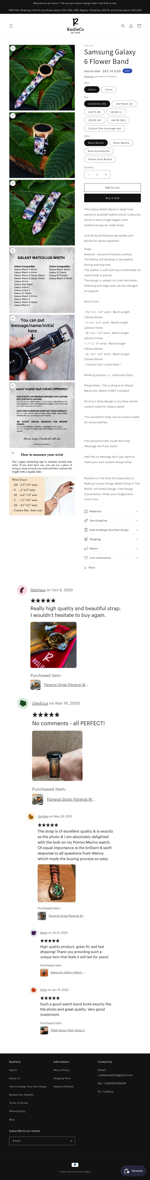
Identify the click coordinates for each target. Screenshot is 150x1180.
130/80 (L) (116, 112)
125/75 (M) (94, 112)
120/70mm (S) (124, 103)
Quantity (88, 167)
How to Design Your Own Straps (27, 1086)
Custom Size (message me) (104, 128)
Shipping (88, 76)
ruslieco (69, 1172)
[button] (11, 26)
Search (13, 1070)
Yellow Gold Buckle (100, 159)
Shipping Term (62, 1078)
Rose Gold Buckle (99, 151)
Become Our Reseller (21, 1094)
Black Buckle (96, 142)
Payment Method (64, 1086)
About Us (14, 1078)
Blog (11, 1119)
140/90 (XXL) (118, 120)
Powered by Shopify (82, 1172)
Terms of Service (18, 1103)
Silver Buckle (121, 142)
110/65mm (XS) (97, 103)
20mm (92, 89)
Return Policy (62, 1070)
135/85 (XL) (95, 120)
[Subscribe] (71, 1141)
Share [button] (91, 567)
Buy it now (112, 198)
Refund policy (17, 1111)
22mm (109, 89)
